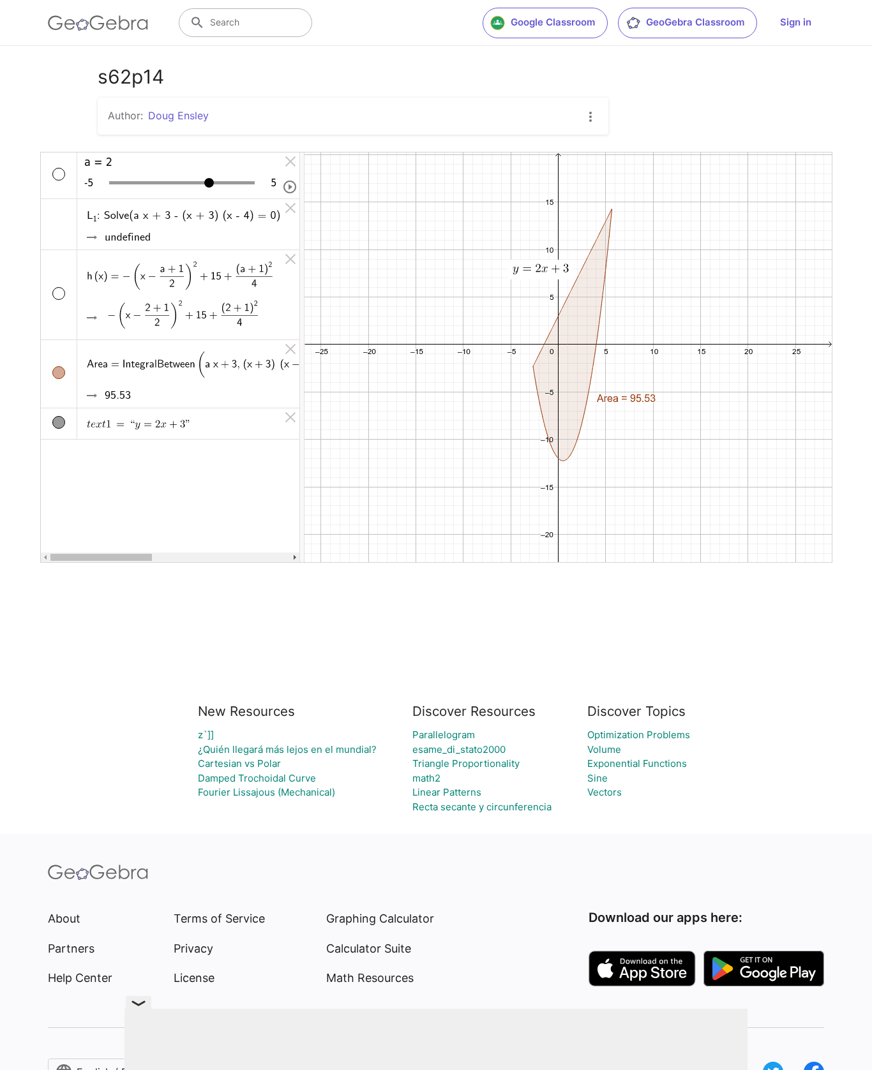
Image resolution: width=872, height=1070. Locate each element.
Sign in (795, 22)
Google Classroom (553, 22)
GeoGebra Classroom (695, 22)
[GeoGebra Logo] (98, 23)
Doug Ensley (178, 115)
